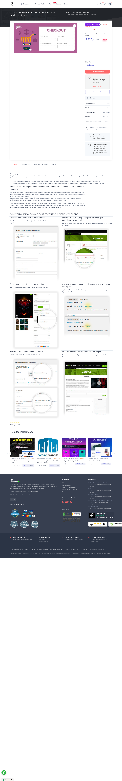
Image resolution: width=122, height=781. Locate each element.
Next (113, 454)
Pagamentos (14, 458)
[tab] (15, 164)
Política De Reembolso (42, 549)
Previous (9, 454)
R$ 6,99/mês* (67, 502)
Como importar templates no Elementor (100, 508)
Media (69, 458)
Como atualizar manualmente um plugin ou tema (100, 485)
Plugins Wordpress (76, 12)
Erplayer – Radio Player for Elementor (72, 461)
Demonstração (97, 92)
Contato (66, 4)
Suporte (58, 4)
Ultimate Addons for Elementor (96, 461)
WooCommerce (95, 122)
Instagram (11, 499)
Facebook (14, 499)
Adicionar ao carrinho (98, 71)
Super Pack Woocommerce (69, 492)
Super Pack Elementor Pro (69, 487)
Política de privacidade (17, 549)
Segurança (48, 458)
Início (68, 12)
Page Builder (96, 458)
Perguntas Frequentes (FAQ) (57, 549)
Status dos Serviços (82, 549)
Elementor (65, 458)
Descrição (15, 164)
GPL (108, 107)
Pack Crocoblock (66, 485)
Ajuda (54, 164)
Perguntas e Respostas (41, 164)
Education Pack (66, 483)
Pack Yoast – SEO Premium (69, 489)
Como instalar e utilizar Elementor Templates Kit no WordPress (99, 503)
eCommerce (86, 12)
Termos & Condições (30, 549)
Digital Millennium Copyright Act (96, 549)
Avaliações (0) (26, 164)
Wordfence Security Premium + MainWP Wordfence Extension (47, 461)
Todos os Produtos (40, 4)
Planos (51, 4)
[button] (97, 4)
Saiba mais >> (97, 86)
